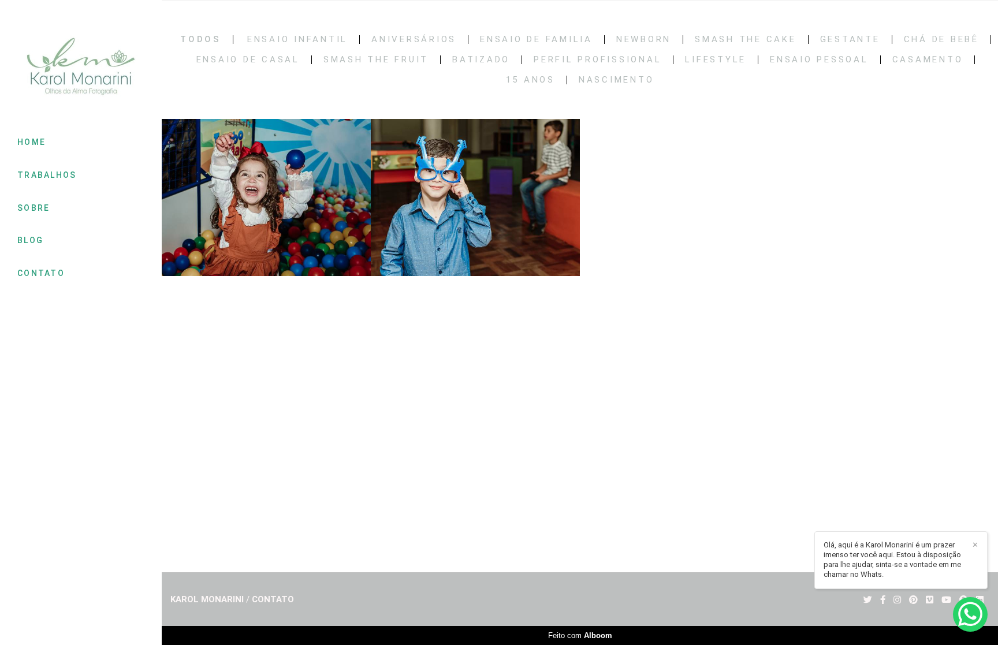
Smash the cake (745, 39)
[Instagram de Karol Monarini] (897, 600)
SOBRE (33, 207)
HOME (31, 142)
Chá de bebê (941, 39)
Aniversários (413, 39)
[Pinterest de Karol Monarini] (913, 600)
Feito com (580, 635)
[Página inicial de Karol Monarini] (81, 67)
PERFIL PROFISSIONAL (597, 59)
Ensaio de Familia (536, 39)
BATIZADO (481, 59)
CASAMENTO (927, 59)
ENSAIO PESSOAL (819, 59)
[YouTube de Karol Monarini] (946, 600)
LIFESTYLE (715, 59)
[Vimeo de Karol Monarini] (929, 600)
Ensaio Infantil (297, 39)
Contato (273, 599)
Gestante (850, 39)
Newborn (643, 39)
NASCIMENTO (616, 80)
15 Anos (530, 80)
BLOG (30, 240)
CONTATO (41, 273)
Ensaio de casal (248, 59)
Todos (200, 39)
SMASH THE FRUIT (376, 59)
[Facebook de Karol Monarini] (882, 600)
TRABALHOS (47, 175)
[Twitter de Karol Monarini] (867, 600)
